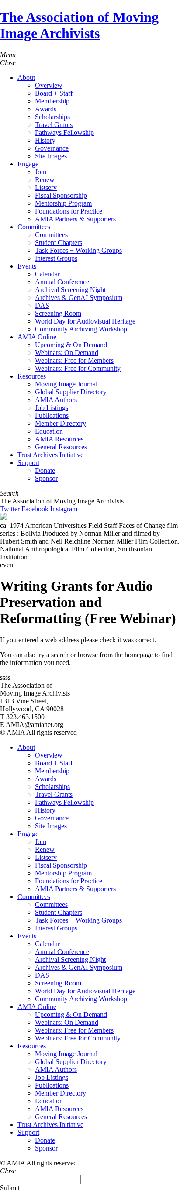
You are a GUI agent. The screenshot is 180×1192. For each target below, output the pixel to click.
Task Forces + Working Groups (78, 250)
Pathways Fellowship (64, 132)
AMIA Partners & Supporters (75, 219)
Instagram (63, 509)
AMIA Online (36, 337)
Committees (33, 227)
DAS (42, 305)
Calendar (47, 274)
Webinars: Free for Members (74, 360)
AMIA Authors (56, 399)
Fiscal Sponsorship (61, 195)
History (45, 140)
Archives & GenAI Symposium (78, 297)
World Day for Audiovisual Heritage (85, 321)
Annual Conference (62, 282)
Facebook (34, 509)
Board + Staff (54, 93)
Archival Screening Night (70, 289)
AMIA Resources (59, 439)
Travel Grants (54, 124)
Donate (45, 470)
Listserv (46, 187)
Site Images (51, 156)
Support (28, 462)
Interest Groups (56, 258)
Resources (31, 376)
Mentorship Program (63, 203)
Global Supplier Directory (71, 392)
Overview (48, 85)
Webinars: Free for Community (78, 368)
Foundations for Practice (68, 211)
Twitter (10, 509)
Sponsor (46, 478)
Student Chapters (58, 242)
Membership (52, 101)
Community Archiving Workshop (81, 329)
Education (49, 431)
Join (40, 172)
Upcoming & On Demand (71, 344)
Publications (52, 415)
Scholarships (52, 117)
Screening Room (58, 313)
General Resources (61, 447)
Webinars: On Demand (66, 352)
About (26, 77)
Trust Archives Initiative (50, 454)
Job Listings (51, 407)
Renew (45, 179)
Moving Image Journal (66, 384)
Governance (52, 148)
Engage (27, 164)
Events (26, 266)
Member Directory (60, 423)
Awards (45, 109)
